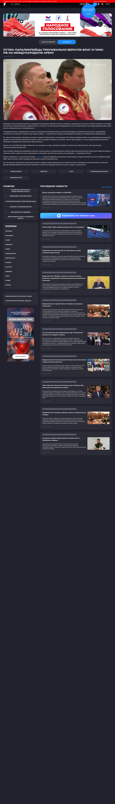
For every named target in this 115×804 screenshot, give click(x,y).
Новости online (16, 171)
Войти (108, 4)
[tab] (48, 42)
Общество (43, 171)
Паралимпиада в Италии (99, 171)
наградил (39, 157)
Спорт (71, 171)
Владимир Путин (16, 177)
